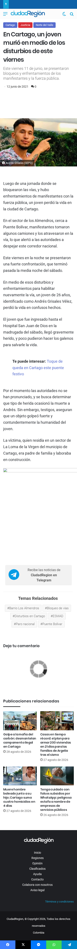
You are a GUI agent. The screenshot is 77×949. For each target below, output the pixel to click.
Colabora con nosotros (37, 884)
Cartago (10, 25)
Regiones (37, 858)
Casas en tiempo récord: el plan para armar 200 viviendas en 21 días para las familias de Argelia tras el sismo (55, 744)
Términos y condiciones (59, 901)
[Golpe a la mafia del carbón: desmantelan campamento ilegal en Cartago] (20, 720)
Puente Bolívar (52, 624)
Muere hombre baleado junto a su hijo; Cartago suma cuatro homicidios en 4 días (19, 797)
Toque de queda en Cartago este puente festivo (38, 367)
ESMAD (58, 616)
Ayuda (37, 874)
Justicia (25, 25)
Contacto (37, 879)
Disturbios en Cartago (30, 616)
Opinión (37, 863)
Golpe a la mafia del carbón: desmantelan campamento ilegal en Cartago (19, 740)
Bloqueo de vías (58, 608)
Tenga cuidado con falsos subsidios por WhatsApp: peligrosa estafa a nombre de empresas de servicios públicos (56, 799)
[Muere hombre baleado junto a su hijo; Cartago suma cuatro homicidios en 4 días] (20, 776)
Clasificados (37, 868)
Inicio (37, 852)
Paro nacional (25, 624)
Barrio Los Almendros (24, 608)
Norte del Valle (44, 25)
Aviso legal (37, 890)
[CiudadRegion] (28, 14)
